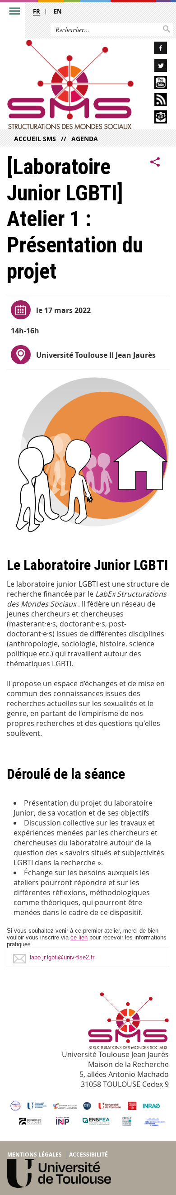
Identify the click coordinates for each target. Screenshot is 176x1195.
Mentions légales (34, 1154)
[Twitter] (154, 67)
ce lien (79, 937)
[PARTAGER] (155, 162)
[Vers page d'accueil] (70, 84)
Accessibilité (88, 1154)
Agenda (84, 138)
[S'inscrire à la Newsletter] (154, 118)
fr (36, 11)
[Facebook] (154, 49)
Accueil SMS (35, 138)
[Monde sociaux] (154, 84)
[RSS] (154, 101)
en (58, 11)
